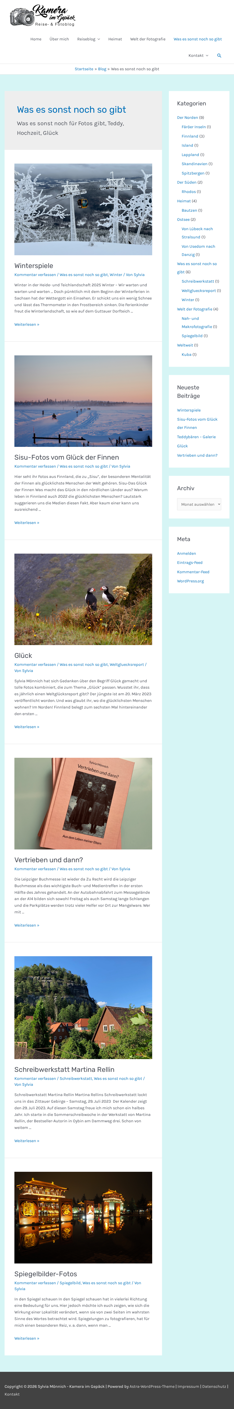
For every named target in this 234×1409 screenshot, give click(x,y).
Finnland (190, 136)
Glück (23, 655)
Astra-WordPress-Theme (152, 1386)
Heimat (115, 39)
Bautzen (189, 210)
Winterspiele (33, 266)
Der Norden (187, 117)
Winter (116, 274)
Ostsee (183, 219)
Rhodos (189, 191)
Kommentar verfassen (35, 274)
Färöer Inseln (194, 126)
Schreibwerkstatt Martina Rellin (64, 1069)
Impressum (188, 1386)
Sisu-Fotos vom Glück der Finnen (66, 457)
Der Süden (187, 182)
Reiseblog (86, 39)
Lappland (190, 154)
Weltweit (185, 345)
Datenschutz (214, 1386)
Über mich (59, 39)
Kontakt (196, 55)
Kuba (186, 354)
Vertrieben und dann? (48, 860)
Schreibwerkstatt (76, 1078)
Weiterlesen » (26, 324)
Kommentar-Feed (193, 571)
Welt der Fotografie (147, 39)
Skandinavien (194, 163)
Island (187, 145)
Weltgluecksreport (127, 664)
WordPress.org (190, 580)
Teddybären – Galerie (196, 436)
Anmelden (186, 553)
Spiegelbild (70, 1282)
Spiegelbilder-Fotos (45, 1274)
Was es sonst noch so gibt (198, 39)
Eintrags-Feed (190, 562)
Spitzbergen (193, 173)
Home (35, 39)
